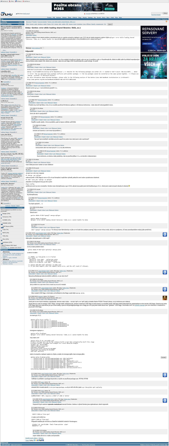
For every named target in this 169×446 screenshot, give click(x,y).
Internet (71, 24)
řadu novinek (17, 124)
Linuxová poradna (42, 21)
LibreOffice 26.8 (5, 71)
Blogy (79, 17)
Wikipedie (4, 109)
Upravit (110, 24)
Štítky (27, 24)
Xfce (4, 239)
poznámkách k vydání (15, 79)
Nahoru (41, 438)
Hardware (58, 17)
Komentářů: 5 (13, 98)
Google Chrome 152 (7, 117)
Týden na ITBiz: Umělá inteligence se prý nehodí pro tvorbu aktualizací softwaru (13, 255)
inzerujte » (21, 24)
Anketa (3, 207)
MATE (4, 232)
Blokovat (43, 57)
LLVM (18, 107)
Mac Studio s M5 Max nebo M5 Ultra (11, 159)
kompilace (79, 24)
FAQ (54, 17)
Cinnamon (5, 217)
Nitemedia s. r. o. (77, 444)
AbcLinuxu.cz (5, 1)
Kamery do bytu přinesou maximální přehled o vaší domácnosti (13, 261)
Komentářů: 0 (13, 52)
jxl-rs (10, 177)
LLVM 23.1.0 (4, 101)
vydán (21, 75)
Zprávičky (4, 22)
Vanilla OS (4, 187)
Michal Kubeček (39, 82)
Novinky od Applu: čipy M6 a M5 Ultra (12, 154)
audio (35, 24)
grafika (63, 24)
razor (42, 382)
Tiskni (27, 440)
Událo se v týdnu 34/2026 (10, 257)
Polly (2, 112)
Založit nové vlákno (31, 438)
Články (69, 17)
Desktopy (90, 17)
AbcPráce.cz (27, 1)
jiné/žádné (5, 242)
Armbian (3, 88)
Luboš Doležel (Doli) (40, 233)
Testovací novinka (8, 264)
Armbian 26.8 (5, 84)
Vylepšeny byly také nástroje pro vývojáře (11, 129)
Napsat (13, 205)
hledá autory (26, 13)
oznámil (20, 138)
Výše (40, 67)
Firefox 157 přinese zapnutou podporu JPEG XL (9, 168)
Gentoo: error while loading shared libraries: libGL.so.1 (61, 21)
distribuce (40, 24)
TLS (105, 24)
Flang (7, 112)
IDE (67, 24)
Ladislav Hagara (5, 52)
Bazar (108, 17)
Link (39, 57)
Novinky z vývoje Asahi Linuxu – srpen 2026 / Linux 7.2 (10, 55)
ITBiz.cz (12, 1)
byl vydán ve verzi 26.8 (12, 94)
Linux (84, 24)
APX (19, 198)
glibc (60, 24)
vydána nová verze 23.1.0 (11, 105)
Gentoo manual (139, 305)
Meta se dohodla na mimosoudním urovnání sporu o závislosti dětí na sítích (11, 28)
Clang (20, 110)
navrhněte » (20, 207)
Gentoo (56, 24)
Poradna (49, 17)
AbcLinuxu (6, 251)
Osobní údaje (164, 444)
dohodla (14, 34)
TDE (4, 236)
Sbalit (35, 57)
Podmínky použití (155, 444)
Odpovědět (29, 35)
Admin (34, 35)
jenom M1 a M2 (5, 163)
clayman (40, 296)
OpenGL (93, 24)
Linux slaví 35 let (6, 134)
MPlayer (88, 24)
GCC (52, 24)
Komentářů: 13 (14, 165)
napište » (21, 22)
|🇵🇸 (2, 81)
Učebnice (75, 17)
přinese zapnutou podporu (15, 173)
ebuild (44, 24)
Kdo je (103, 17)
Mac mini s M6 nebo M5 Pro (9, 159)
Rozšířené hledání (156, 14)
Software (64, 17)
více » (4, 50)
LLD (2, 111)
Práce (116, 17)
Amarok (32, 24)
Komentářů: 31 (5, 247)
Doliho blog (60, 233)
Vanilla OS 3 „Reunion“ (8, 183)
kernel (74, 24)
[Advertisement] (46, 43)
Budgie (5, 213)
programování (99, 24)
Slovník (99, 17)
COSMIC (5, 220)
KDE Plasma (6, 226)
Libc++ (17, 111)
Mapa (120, 17)
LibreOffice (14, 75)
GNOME (5, 223)
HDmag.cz (19, 1)
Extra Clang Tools (9, 111)
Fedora (49, 24)
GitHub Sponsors (12, 65)
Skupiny (85, 17)
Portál (112, 17)
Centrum (7, 205)
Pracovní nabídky (6, 24)
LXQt (4, 229)
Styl (2, 19)
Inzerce (148, 444)
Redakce (142, 444)
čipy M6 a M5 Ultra (15, 157)
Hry (95, 17)
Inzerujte (88, 13)
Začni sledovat (36, 48)
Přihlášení (158, 19)
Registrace (165, 19)
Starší (18, 205)
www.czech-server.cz (16, 444)
